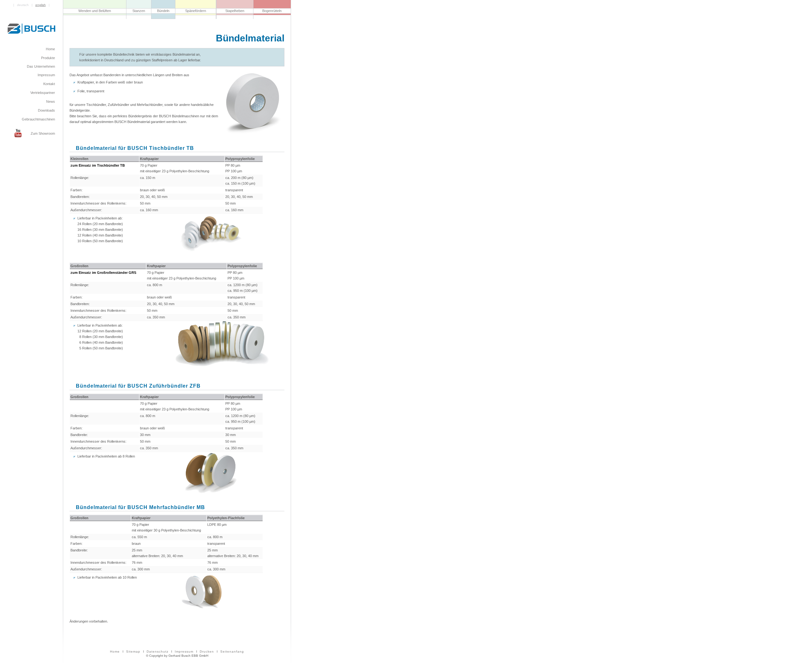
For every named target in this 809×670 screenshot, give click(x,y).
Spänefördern (195, 11)
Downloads (46, 110)
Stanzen (138, 11)
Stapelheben (234, 11)
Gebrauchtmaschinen (38, 119)
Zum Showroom (43, 133)
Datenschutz (157, 651)
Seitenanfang (232, 651)
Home (115, 651)
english (40, 5)
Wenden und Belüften (94, 11)
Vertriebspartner (42, 93)
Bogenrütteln (272, 11)
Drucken (207, 651)
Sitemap (133, 651)
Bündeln (163, 11)
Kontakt (49, 84)
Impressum (184, 651)
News (50, 101)
